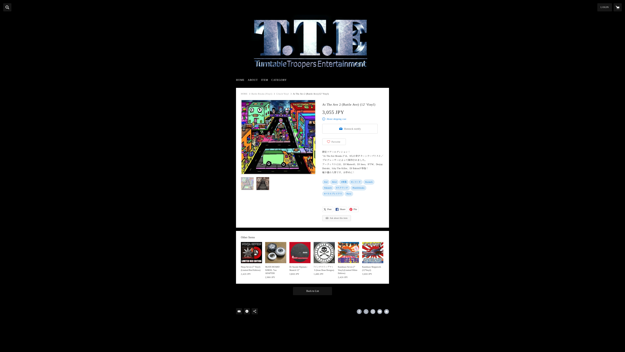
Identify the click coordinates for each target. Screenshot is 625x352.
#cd (325, 182)
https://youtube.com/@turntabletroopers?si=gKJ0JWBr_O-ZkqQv (379, 311)
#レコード (356, 182)
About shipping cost (336, 119)
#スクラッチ (342, 188)
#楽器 (344, 182)
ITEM (264, 80)
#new (349, 193)
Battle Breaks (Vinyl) (261, 94)
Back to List (312, 291)
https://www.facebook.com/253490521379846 (359, 311)
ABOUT (253, 80)
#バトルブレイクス (333, 193)
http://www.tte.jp (386, 311)
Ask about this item (338, 218)
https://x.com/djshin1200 (366, 311)
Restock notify (352, 128)
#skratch (328, 188)
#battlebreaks (358, 188)
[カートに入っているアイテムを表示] (618, 7)
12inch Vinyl (282, 94)
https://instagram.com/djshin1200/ (372, 311)
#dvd (334, 182)
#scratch (369, 182)
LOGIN (605, 7)
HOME (240, 80)
